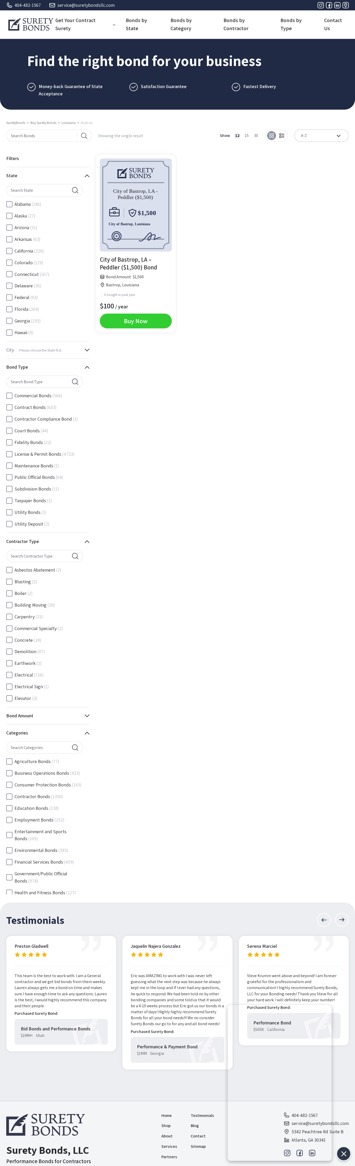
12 (237, 135)
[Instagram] (321, 5)
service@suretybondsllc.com (86, 5)
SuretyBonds (15, 122)
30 (256, 135)
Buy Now (136, 321)
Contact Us (333, 24)
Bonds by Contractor (235, 24)
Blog (195, 1125)
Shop (166, 1125)
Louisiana (69, 122)
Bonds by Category (181, 24)
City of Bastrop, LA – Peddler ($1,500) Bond (128, 263)
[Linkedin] (337, 5)
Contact (198, 1136)
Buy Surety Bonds (43, 122)
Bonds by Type (291, 24)
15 (247, 135)
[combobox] (321, 135)
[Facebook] (329, 5)
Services (169, 1146)
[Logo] (30, 24)
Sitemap (198, 1146)
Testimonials (202, 1115)
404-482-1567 (28, 5)
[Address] (346, 5)
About (167, 1136)
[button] (324, 920)
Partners (169, 1157)
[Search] (84, 135)
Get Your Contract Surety (75, 24)
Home (166, 1115)
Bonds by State (136, 24)
